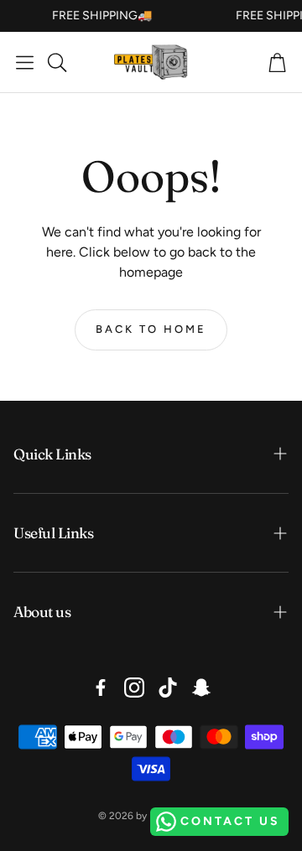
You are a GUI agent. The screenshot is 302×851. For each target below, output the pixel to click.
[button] (24, 62)
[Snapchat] (201, 687)
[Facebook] (101, 687)
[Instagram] (134, 687)
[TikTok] (168, 687)
